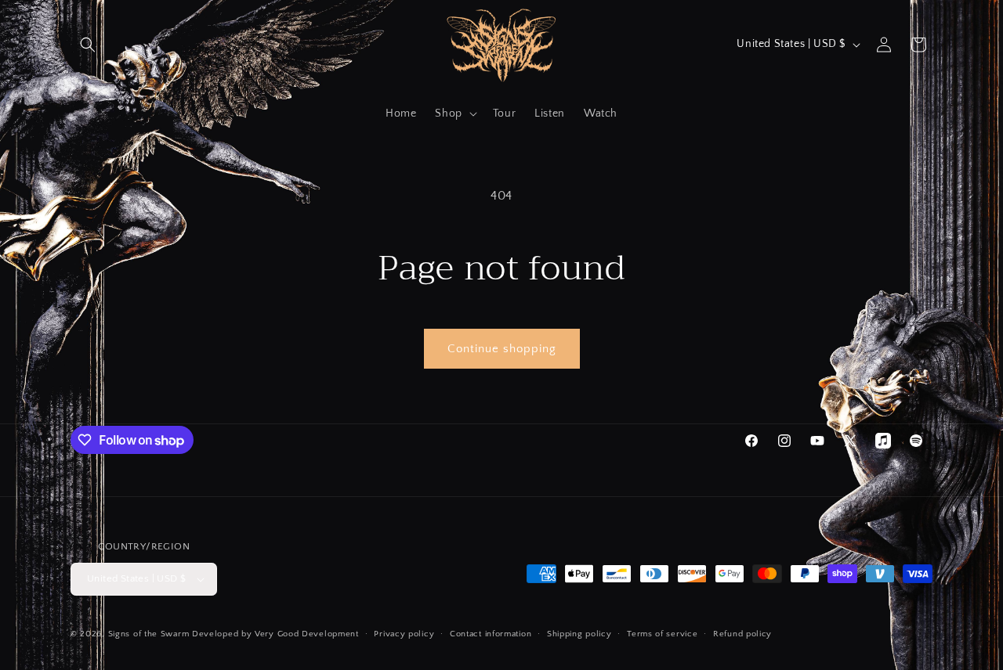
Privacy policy (404, 634)
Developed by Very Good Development (275, 634)
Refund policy (742, 634)
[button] (88, 44)
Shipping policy (579, 634)
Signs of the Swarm (149, 634)
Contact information (490, 634)
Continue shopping (501, 348)
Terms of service (662, 634)
